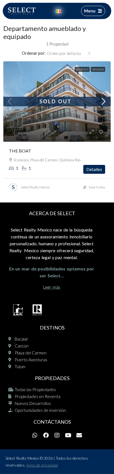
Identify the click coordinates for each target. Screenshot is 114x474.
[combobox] (69, 53)
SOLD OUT (82, 69)
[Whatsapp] (34, 435)
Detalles (94, 169)
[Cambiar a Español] (58, 11)
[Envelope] (79, 435)
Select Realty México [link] (35, 187)
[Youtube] (68, 435)
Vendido (98, 69)
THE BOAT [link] (20, 150)
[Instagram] (57, 435)
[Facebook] (45, 435)
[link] (57, 101)
